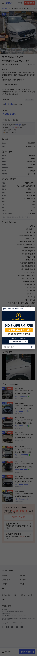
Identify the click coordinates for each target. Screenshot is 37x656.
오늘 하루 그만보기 (9, 347)
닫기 (32, 347)
